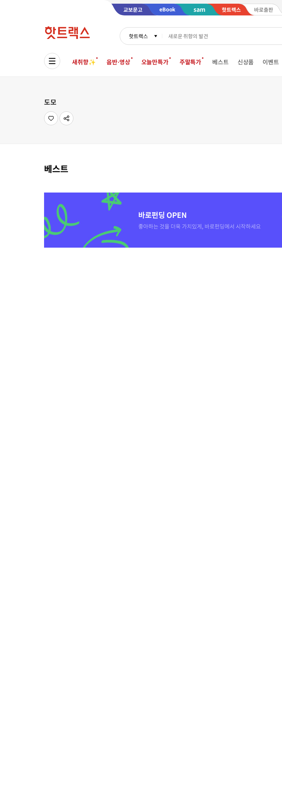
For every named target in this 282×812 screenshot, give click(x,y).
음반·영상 (118, 61)
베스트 (220, 61)
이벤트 (271, 61)
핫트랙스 (138, 36)
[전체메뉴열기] (52, 61)
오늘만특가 (155, 61)
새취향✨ (83, 61)
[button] (66, 118)
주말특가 (190, 61)
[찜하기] (51, 118)
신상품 (246, 61)
